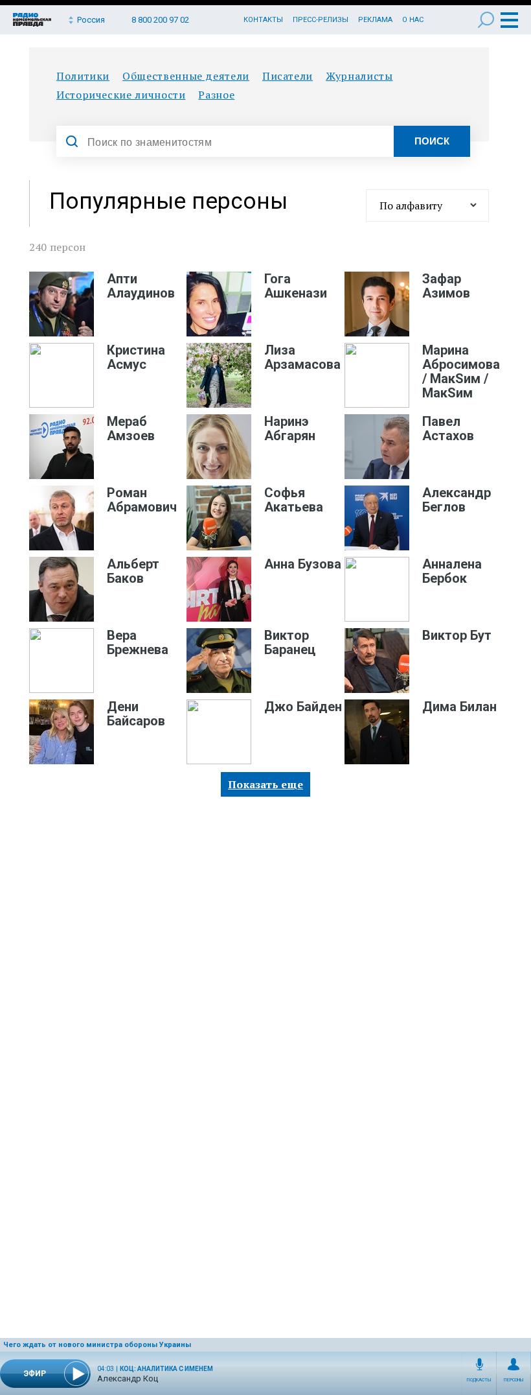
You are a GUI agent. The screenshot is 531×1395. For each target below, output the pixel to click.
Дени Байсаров (136, 714)
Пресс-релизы (320, 20)
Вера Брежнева (137, 642)
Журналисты (359, 76)
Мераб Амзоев (131, 428)
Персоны (514, 1380)
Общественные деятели (185, 76)
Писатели (287, 76)
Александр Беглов (456, 500)
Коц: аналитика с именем (166, 1368)
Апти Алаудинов (141, 286)
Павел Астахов (448, 428)
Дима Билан (459, 706)
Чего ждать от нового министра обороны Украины (97, 1345)
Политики (82, 76)
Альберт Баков (133, 571)
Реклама (375, 20)
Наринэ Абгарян (289, 428)
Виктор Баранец (289, 642)
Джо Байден (303, 706)
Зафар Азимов (446, 286)
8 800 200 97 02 (160, 20)
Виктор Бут (456, 635)
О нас (413, 20)
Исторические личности (120, 95)
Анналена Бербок (452, 571)
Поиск (486, 20)
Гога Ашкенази (295, 286)
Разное (216, 95)
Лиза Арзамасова (302, 357)
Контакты (263, 20)
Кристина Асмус (136, 357)
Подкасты (479, 1380)
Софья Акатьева (293, 500)
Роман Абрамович (142, 500)
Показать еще (265, 784)
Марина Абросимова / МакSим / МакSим (461, 371)
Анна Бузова (302, 564)
